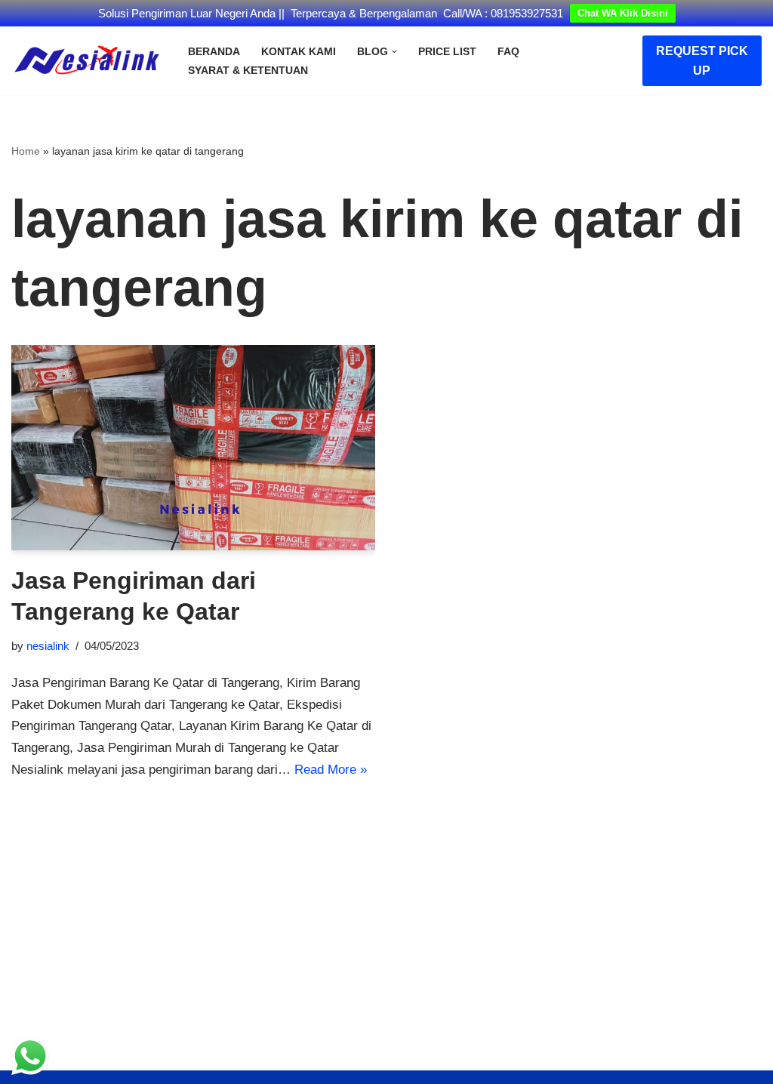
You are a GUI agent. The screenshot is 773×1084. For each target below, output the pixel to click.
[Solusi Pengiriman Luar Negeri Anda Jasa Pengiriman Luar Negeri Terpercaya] (86, 61)
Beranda (214, 51)
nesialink (47, 645)
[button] (394, 51)
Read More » (330, 769)
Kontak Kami (298, 51)
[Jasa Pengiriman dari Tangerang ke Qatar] (193, 447)
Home (25, 151)
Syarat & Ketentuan (248, 70)
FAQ (508, 51)
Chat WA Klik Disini (622, 13)
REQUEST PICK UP (702, 61)
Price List (447, 51)
